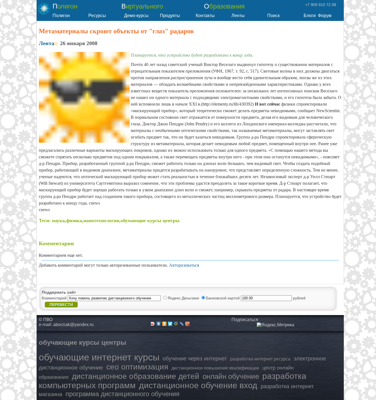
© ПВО (46, 319)
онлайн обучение (231, 376)
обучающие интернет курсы (99, 357)
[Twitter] (170, 323)
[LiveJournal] (182, 323)
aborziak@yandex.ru (73, 324)
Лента (46, 43)
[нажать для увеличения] (275, 324)
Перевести (61, 304)
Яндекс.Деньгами (184, 298)
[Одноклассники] (164, 323)
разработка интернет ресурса (260, 359)
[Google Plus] (187, 323)
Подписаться (244, 319)
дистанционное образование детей (135, 376)
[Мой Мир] (176, 323)
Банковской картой (223, 298)
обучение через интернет (195, 358)
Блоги (310, 15)
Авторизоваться (184, 265)
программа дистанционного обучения (122, 394)
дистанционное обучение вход (198, 385)
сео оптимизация (137, 367)
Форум (324, 15)
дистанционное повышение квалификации (215, 368)
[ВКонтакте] (159, 323)
